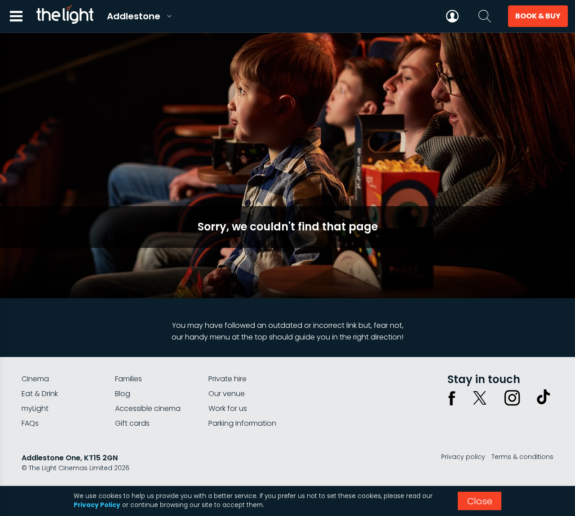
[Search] (485, 16)
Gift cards (132, 423)
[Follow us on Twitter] (480, 398)
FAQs (30, 423)
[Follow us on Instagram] (512, 398)
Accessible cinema (148, 408)
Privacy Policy (97, 505)
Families (128, 379)
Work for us (227, 408)
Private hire (227, 379)
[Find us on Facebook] (451, 398)
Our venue (226, 393)
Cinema (35, 379)
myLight (35, 408)
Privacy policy (463, 456)
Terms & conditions (522, 456)
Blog (122, 393)
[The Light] (64, 16)
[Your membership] (452, 16)
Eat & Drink (40, 393)
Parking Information (242, 423)
